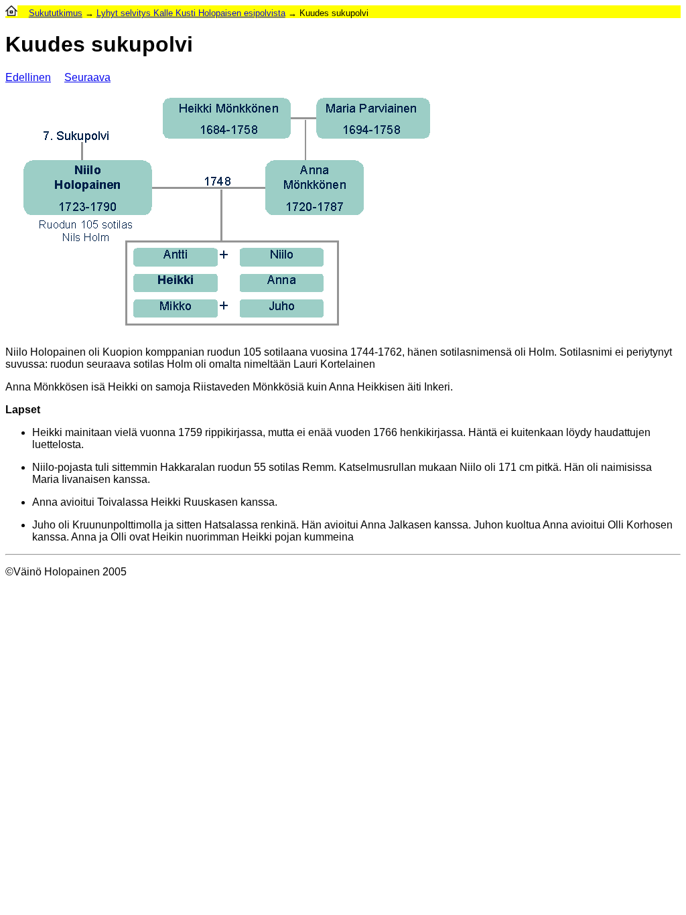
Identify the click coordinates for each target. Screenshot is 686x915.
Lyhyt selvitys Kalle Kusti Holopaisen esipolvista (190, 13)
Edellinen (28, 77)
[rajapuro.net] (11, 13)
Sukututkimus (55, 13)
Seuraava (87, 77)
